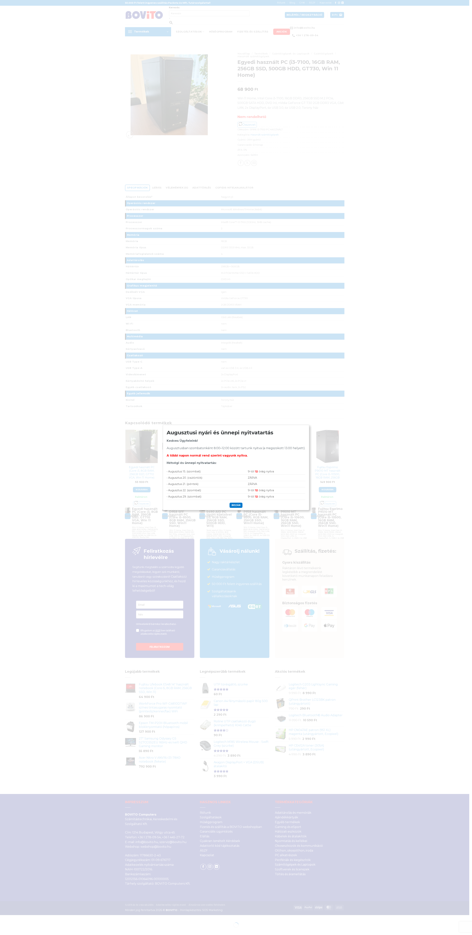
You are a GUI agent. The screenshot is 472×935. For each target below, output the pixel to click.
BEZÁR (236, 505)
